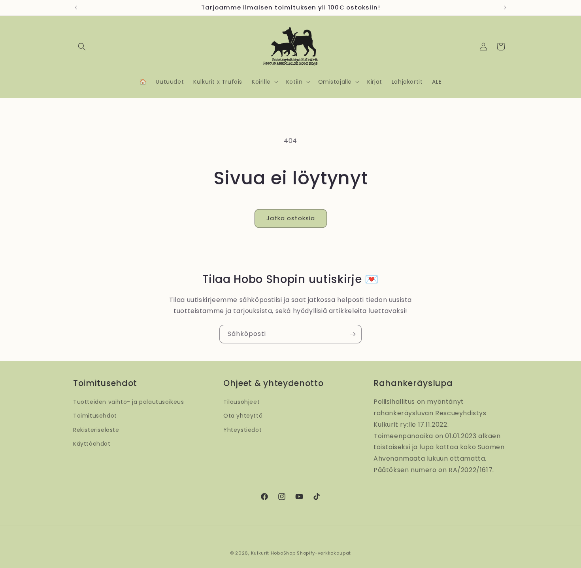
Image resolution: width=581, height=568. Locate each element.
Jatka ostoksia (290, 218)
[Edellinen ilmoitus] (76, 7)
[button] (82, 46)
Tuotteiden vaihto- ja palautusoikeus (128, 402)
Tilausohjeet (241, 402)
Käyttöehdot (92, 444)
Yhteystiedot (242, 430)
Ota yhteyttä (242, 416)
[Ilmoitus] (505, 7)
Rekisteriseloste (96, 430)
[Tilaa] (352, 334)
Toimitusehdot (95, 416)
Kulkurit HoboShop (273, 553)
